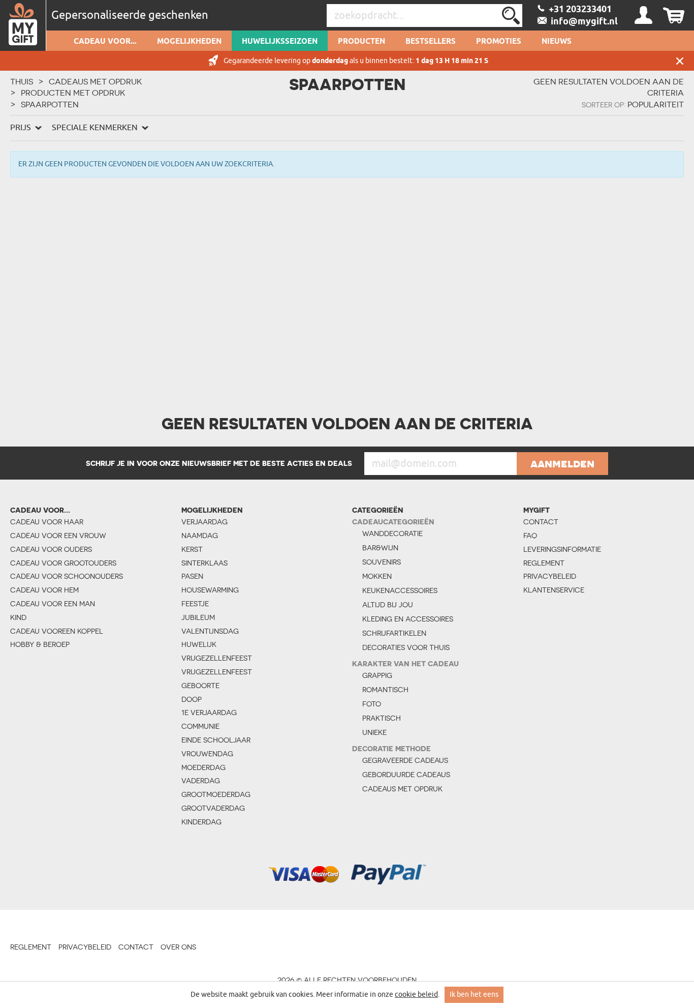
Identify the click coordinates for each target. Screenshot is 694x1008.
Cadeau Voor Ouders (51, 549)
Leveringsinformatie (560, 549)
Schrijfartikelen (394, 633)
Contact (540, 522)
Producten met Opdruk (73, 92)
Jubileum (198, 617)
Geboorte (200, 685)
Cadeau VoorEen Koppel (56, 631)
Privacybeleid (549, 576)
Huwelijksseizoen (280, 42)
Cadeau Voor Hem (44, 590)
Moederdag (203, 767)
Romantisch (385, 690)
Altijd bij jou (387, 605)
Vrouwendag (207, 754)
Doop (191, 699)
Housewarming (210, 590)
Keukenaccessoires (399, 590)
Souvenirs (381, 562)
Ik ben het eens (474, 994)
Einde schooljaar (215, 740)
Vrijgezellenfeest (216, 658)
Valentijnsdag (210, 631)
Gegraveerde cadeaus (405, 760)
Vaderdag (200, 781)
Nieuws (557, 42)
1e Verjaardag (209, 712)
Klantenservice (553, 590)
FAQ (530, 535)
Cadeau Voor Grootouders (63, 563)
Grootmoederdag (215, 794)
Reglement (543, 563)
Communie (200, 726)
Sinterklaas (204, 563)
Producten (361, 42)
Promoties (498, 42)
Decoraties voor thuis (406, 647)
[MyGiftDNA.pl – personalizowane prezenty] (23, 25)
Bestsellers (430, 42)
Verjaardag (204, 522)
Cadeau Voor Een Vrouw (58, 535)
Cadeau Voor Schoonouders (66, 576)
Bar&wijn (380, 548)
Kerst (192, 549)
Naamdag (199, 535)
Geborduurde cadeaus (406, 774)
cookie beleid (416, 994)
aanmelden (562, 463)
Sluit (680, 61)
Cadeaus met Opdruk (95, 81)
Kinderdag (201, 822)
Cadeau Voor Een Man (52, 604)
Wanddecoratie (392, 533)
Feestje (195, 604)
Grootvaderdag (213, 808)
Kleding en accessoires (407, 619)
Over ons (178, 947)
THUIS (21, 81)
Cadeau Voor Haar (46, 522)
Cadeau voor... (105, 42)
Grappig (377, 675)
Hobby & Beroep (40, 644)
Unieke (374, 732)
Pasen (192, 576)
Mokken (377, 576)
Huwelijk (198, 644)
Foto (371, 704)
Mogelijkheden (189, 42)
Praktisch (381, 718)
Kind (18, 617)
